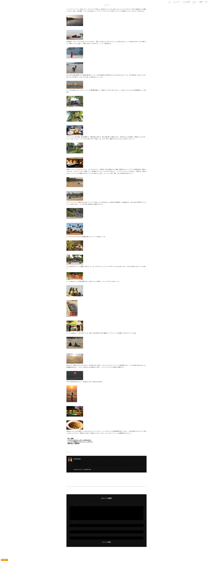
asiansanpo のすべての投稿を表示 (82, 469)
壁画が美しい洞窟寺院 (73, 443)
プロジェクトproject (194, 2)
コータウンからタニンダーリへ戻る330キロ (79, 440)
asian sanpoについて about (176, 2)
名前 (71, 522)
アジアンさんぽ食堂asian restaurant (186, 2)
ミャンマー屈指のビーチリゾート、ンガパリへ (80, 441)
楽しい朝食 (71, 438)
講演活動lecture (201, 2)
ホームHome (169, 2)
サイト (71, 535)
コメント (73, 504)
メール (72, 528)
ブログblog (206, 2)
